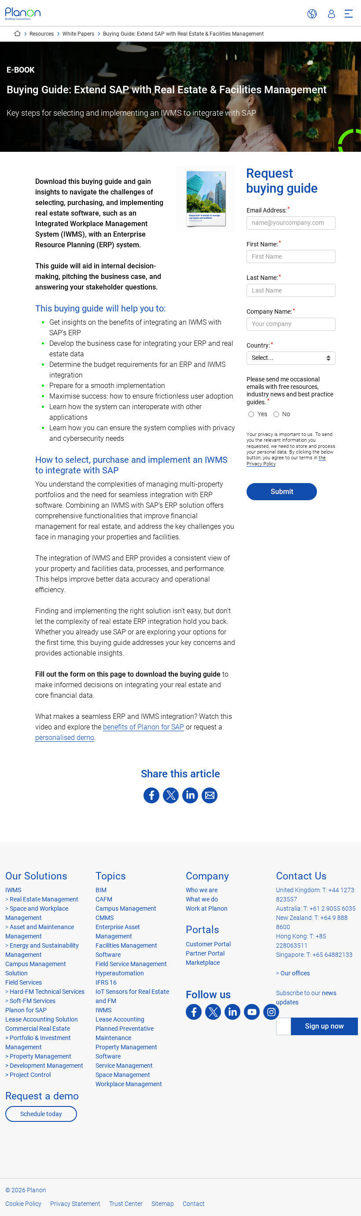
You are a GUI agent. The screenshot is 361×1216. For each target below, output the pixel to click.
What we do (202, 899)
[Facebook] (151, 795)
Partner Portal (205, 953)
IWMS (13, 890)
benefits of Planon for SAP (143, 727)
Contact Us (301, 876)
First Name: (262, 244)
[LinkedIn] (190, 795)
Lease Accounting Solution (41, 1019)
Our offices (295, 973)
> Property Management (38, 1056)
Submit (282, 491)
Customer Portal (208, 944)
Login (331, 14)
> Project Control (28, 1074)
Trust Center (126, 1203)
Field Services (23, 982)
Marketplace (203, 962)
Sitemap (162, 1203)
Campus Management (126, 908)
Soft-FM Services (32, 1000)
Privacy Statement (75, 1203)
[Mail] (209, 795)
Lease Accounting (120, 1019)
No (286, 414)
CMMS (105, 917)
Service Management (124, 1065)
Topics (111, 876)
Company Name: (269, 311)
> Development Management (44, 1065)
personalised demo (64, 737)
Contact (194, 1203)
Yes (262, 414)
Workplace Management (129, 1084)
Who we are (201, 890)
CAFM (104, 899)
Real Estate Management (44, 899)
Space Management (123, 1074)
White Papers (78, 34)
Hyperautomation (120, 973)
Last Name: (262, 278)
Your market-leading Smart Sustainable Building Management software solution (17, 33)
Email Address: (267, 210)
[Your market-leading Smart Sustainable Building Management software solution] (23, 13)
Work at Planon (207, 908)
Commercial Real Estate (37, 1028)
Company (207, 876)
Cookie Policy (23, 1203)
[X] (171, 795)
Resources (41, 34)
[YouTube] (252, 1012)
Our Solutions (36, 876)
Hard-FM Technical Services (47, 991)
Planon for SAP (26, 1010)
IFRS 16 (106, 982)
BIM (101, 890)
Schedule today (41, 1113)
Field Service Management (131, 963)
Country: (258, 345)
